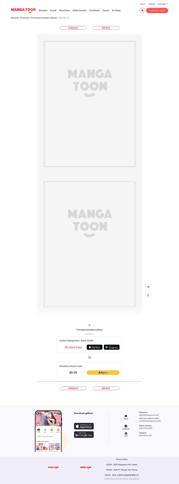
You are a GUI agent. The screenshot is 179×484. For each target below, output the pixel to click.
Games (105, 10)
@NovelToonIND (145, 428)
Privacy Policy (122, 459)
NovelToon (64, 10)
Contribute (94, 10)
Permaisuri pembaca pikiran (44, 18)
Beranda (43, 10)
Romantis (24, 18)
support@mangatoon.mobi (149, 415)
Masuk (142, 4)
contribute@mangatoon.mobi (150, 421)
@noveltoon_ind (145, 435)
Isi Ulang (116, 10)
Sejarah (152, 4)
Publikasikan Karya (157, 10)
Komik (53, 10)
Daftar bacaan (79, 10)
